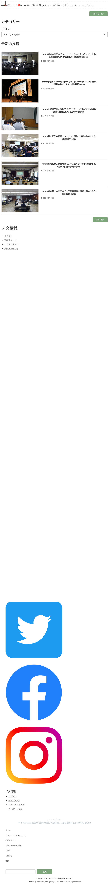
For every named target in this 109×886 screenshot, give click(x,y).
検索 (7, 861)
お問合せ (9, 856)
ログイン (12, 796)
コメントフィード (16, 804)
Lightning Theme (53, 882)
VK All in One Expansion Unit (71, 882)
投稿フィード (14, 800)
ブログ (8, 851)
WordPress (41, 882)
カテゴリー (6, 29)
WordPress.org (15, 809)
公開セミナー (11, 840)
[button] (98, 13)
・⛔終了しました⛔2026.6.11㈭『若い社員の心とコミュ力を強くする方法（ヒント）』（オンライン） (48, 5)
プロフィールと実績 (13, 845)
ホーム (8, 830)
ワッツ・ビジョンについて (16, 835)
